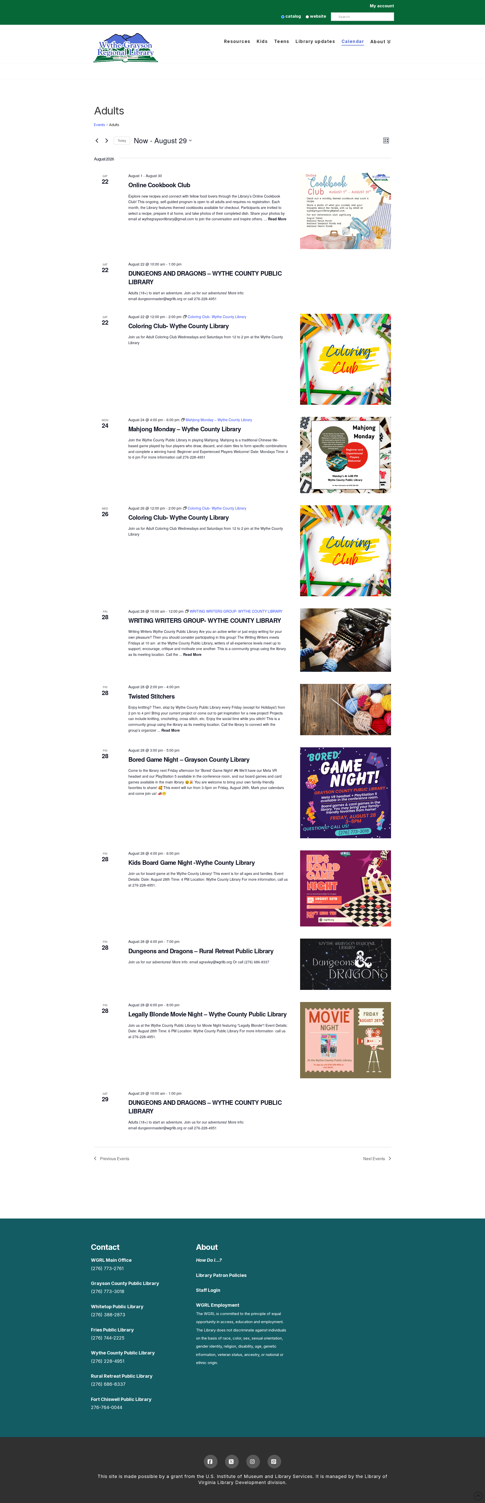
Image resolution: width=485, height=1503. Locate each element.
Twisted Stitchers (151, 696)
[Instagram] (253, 1461)
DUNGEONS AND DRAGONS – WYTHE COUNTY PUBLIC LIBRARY (205, 277)
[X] (232, 1461)
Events (99, 125)
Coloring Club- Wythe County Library (178, 325)
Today (122, 140)
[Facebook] (210, 1461)
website (317, 16)
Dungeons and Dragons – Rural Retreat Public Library (200, 950)
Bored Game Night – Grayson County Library (189, 759)
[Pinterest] (274, 1461)
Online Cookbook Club (159, 184)
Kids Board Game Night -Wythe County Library (191, 862)
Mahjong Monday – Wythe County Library (184, 428)
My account (382, 5)
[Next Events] (107, 140)
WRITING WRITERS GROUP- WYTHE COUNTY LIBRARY (204, 620)
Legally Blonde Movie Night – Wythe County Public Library (207, 1014)
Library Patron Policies (221, 1275)
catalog (292, 16)
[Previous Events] (97, 140)
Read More (277, 218)
